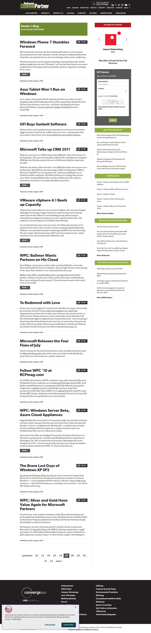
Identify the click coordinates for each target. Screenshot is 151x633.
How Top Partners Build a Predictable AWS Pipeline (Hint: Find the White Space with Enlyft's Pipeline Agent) (112, 234)
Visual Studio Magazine (106, 615)
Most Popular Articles (113, 130)
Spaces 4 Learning (103, 605)
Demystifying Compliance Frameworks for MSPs (111, 275)
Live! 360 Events (68, 595)
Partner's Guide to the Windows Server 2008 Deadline (113, 183)
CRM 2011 (62, 155)
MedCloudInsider (68, 599)
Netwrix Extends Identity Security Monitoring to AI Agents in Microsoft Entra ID (112, 152)
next (126, 39)
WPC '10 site (31, 394)
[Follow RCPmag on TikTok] (119, 5)
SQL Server (93, 13)
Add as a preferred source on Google (102, 3)
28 (72, 556)
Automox (113, 53)
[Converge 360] (33, 593)
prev (99, 39)
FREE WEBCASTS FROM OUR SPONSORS (113, 220)
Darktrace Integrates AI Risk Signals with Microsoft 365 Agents (111, 160)
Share (83, 42)
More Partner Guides (105, 213)
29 (78, 556)
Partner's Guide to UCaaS (106, 194)
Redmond (100, 602)
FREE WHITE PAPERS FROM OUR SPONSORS (112, 263)
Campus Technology (69, 592)
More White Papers (104, 298)
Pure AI (64, 602)
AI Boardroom (67, 586)
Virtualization (121, 13)
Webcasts (93, 8)
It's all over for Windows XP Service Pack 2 (38, 476)
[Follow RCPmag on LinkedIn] (113, 5)
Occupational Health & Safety (108, 599)
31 (45, 561)
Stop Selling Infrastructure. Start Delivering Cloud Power (112, 242)
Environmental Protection (107, 592)
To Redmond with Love (40, 303)
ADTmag (99, 586)
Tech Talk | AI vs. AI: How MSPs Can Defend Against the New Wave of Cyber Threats (112, 250)
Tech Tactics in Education (106, 608)
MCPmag (100, 595)
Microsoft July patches (32, 354)
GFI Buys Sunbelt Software (43, 124)
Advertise (119, 8)
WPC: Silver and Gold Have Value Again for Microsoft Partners (44, 505)
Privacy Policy (113, 96)
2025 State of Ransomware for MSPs (110, 269)
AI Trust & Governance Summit (107, 227)
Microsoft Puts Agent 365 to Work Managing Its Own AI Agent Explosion (113, 137)
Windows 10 (45, 13)
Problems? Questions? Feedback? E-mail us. (83, 630)
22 (36, 556)
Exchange (70, 13)
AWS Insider (66, 589)
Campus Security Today (106, 589)
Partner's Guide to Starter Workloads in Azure (111, 200)
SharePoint (82, 13)
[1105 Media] (30, 600)
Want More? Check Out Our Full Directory (113, 62)
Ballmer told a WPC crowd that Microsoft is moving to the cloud (46, 275)
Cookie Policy (83, 627)
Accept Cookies (68, 625)
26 (60, 556)
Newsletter (110, 8)
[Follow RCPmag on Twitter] (116, 5)
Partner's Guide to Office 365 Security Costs (112, 189)
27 (66, 556)
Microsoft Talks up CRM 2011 (45, 150)
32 (51, 561)
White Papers (84, 8)
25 (54, 556)
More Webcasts (103, 255)
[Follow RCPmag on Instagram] (122, 5)
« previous (26, 556)
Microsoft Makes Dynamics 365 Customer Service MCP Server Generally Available (111, 168)
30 (84, 556)
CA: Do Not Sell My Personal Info (111, 627)
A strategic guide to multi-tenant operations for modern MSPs (112, 282)
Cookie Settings (50, 624)
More (126, 8)
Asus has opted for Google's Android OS (54, 107)
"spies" (73, 308)
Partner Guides (113, 176)
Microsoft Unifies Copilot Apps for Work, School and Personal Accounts (111, 144)
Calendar (75, 8)
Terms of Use (95, 627)
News (68, 8)
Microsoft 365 (58, 13)
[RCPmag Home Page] (34, 6)
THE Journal (101, 611)
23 (42, 556)
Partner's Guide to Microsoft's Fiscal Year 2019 (111, 207)
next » (59, 561)
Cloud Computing (31, 13)
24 (48, 556)
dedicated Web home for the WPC (66, 383)
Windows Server (106, 13)
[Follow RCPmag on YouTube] (126, 5)
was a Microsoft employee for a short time (59, 311)
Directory (101, 8)
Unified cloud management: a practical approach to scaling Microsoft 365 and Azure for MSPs (110, 290)
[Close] (75, 607)
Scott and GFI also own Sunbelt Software (64, 135)
